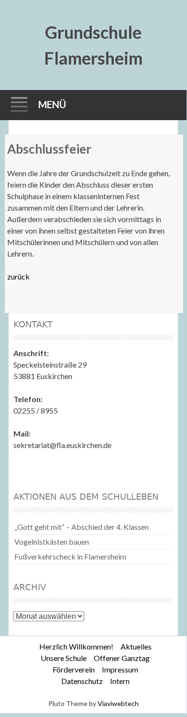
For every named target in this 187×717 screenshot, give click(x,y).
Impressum (120, 669)
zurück (18, 276)
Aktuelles (136, 646)
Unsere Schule (64, 657)
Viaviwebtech (118, 703)
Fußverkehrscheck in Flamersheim (70, 556)
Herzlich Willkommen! (76, 646)
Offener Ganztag (122, 657)
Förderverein (74, 669)
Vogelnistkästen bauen (51, 541)
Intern (120, 680)
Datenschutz (82, 680)
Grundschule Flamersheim (93, 45)
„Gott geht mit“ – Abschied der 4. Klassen (81, 526)
